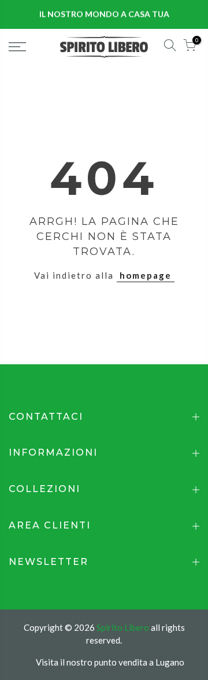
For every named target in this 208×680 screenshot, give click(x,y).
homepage (146, 275)
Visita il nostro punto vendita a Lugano (110, 662)
